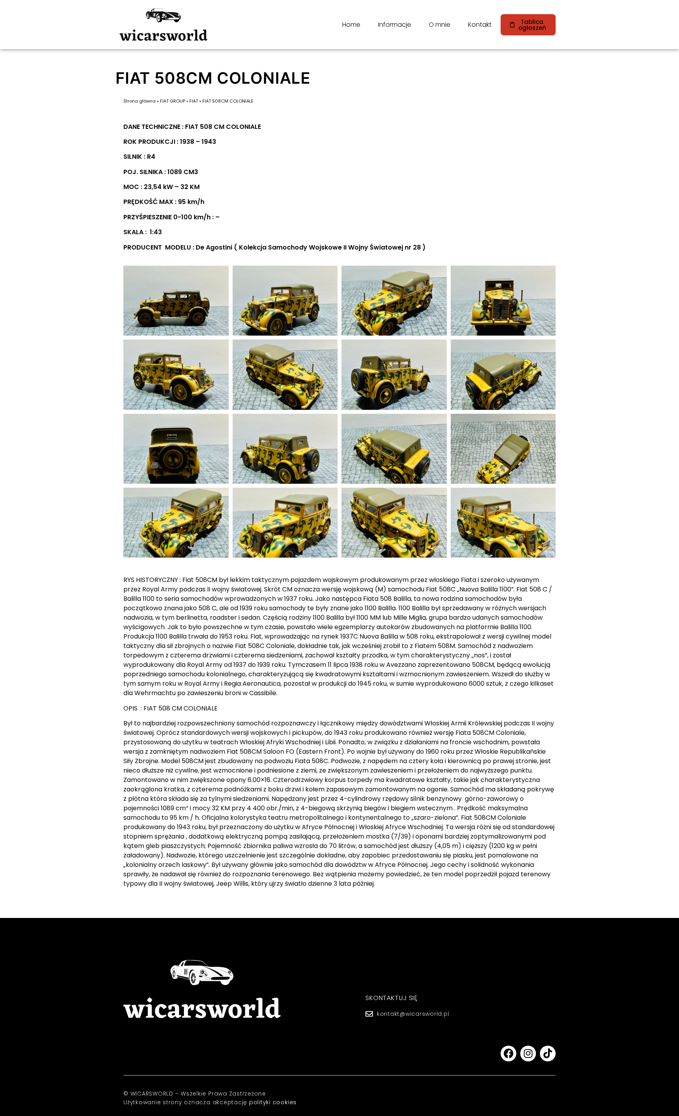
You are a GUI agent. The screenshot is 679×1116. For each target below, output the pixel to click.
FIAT (193, 101)
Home (351, 24)
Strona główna (139, 101)
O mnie (439, 24)
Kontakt (480, 24)
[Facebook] (508, 1053)
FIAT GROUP (172, 101)
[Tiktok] (548, 1053)
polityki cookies (273, 1102)
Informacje (394, 24)
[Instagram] (528, 1053)
